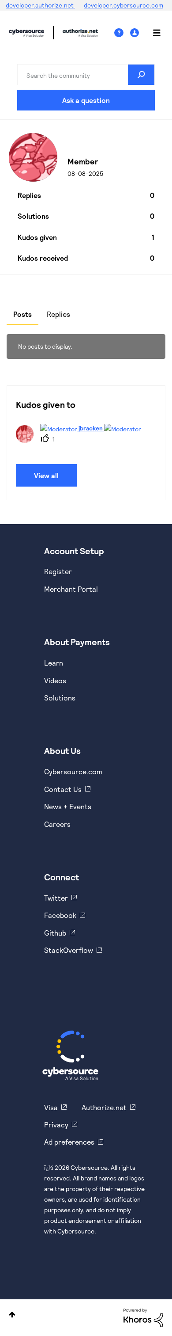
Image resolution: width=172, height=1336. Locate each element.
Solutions (59, 697)
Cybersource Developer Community (26, 33)
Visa (51, 1107)
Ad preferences (69, 1142)
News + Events (67, 806)
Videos (55, 680)
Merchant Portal (71, 589)
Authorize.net (104, 1107)
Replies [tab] (58, 314)
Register (58, 571)
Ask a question (86, 100)
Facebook (60, 915)
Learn (53, 662)
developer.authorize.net (40, 5)
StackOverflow (68, 950)
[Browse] (152, 32)
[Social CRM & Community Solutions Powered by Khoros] (143, 1317)
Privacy (56, 1124)
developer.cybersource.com (123, 5)
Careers (57, 824)
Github (55, 933)
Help (122, 33)
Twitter (56, 898)
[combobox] (86, 74)
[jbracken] (82, 440)
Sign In (135, 33)
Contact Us (63, 789)
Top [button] (12, 1314)
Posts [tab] (22, 314)
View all (46, 475)
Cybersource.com (73, 771)
